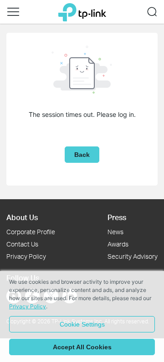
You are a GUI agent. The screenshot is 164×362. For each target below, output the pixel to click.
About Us (22, 217)
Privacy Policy (26, 256)
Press (117, 217)
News (115, 232)
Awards (118, 244)
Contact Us (22, 244)
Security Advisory (133, 256)
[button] (13, 12)
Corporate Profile (30, 232)
